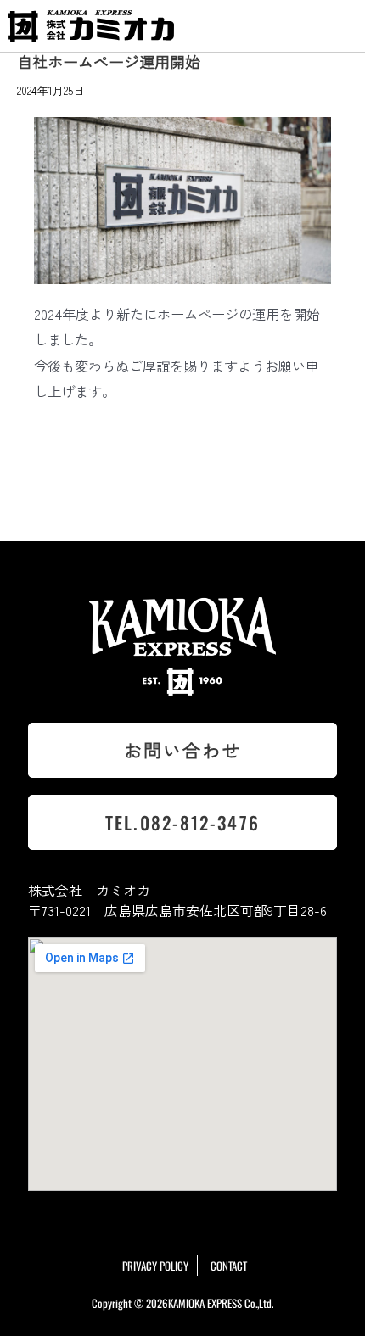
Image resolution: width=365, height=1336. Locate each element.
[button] (340, 25)
